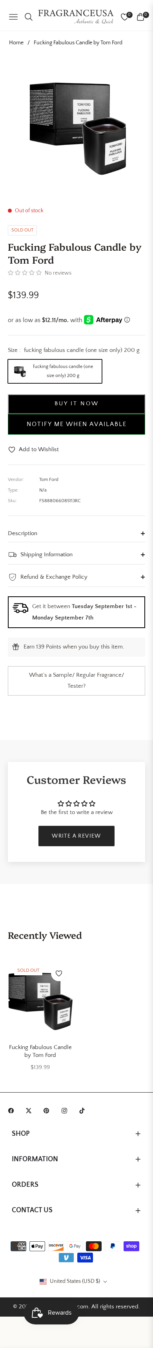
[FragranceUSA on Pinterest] (48, 1110)
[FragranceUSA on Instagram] (66, 1110)
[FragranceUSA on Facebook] (13, 1110)
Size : (74, 350)
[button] (25, 273)
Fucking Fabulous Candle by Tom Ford (40, 1051)
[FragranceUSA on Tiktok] (84, 1110)
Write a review (76, 836)
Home (16, 43)
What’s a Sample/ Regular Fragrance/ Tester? (76, 681)
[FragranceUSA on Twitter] (31, 1110)
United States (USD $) (75, 1281)
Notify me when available (77, 424)
